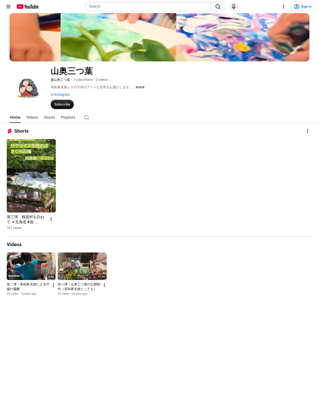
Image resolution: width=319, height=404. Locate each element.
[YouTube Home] (27, 6)
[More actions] (307, 131)
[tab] (15, 117)
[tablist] (159, 117)
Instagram (62, 94)
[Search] (217, 6)
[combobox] (149, 6)
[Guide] (8, 6)
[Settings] (284, 6)
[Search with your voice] (233, 6)
